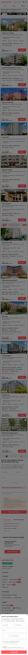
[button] (8, 636)
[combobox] (5, 636)
